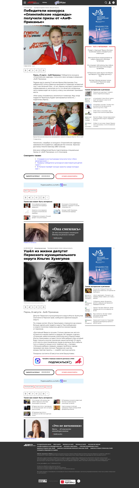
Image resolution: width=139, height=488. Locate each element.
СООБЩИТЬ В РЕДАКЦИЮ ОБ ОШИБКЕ (47, 450)
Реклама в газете (81, 444)
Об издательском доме (44, 444)
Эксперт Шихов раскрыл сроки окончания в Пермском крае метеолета (100, 82)
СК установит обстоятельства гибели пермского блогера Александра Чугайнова (100, 66)
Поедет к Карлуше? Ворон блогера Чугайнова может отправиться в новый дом (100, 51)
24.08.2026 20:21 (28, 248)
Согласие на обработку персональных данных (48, 466)
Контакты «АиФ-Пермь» (71, 446)
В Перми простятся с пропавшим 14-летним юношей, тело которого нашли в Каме (42, 408)
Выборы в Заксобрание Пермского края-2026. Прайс (72, 448)
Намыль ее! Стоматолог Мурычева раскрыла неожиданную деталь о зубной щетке (103, 321)
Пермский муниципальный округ (33, 302)
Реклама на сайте (68, 444)
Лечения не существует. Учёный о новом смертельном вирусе (103, 92)
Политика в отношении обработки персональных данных (51, 467)
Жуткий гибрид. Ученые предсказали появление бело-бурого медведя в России (104, 118)
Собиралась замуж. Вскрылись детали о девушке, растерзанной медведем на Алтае (103, 303)
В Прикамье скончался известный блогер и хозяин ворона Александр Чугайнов (72, 402)
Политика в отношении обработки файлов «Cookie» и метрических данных (56, 468)
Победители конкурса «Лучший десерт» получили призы (41, 216)
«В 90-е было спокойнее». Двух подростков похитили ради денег (103, 111)
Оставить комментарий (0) (69, 176)
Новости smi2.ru (30, 242)
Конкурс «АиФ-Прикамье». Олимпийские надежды (70, 210)
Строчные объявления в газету (89, 446)
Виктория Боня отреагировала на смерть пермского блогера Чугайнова (100, 59)
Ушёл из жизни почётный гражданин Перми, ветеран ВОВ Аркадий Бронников (71, 408)
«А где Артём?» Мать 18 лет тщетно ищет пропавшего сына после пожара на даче (103, 100)
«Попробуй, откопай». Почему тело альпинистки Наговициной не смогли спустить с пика (103, 106)
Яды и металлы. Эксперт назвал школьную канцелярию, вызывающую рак (102, 315)
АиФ (33, 66)
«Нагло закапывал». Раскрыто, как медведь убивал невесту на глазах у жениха (103, 296)
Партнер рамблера (53, 481)
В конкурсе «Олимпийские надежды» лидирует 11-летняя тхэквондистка (70, 205)
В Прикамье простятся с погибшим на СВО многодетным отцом (41, 414)
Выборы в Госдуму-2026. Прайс (46, 448)
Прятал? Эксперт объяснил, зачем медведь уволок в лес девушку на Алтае (103, 309)
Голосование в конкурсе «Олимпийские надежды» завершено (39, 205)
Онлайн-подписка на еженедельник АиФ (49, 446)
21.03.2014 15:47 (28, 7)
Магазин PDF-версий (94, 444)
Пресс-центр (57, 444)
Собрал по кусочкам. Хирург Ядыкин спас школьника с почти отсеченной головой (104, 125)
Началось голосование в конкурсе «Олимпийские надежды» (39, 211)
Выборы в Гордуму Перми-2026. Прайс (101, 448)
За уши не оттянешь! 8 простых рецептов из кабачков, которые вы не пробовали (104, 290)
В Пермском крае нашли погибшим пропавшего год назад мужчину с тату (100, 74)
